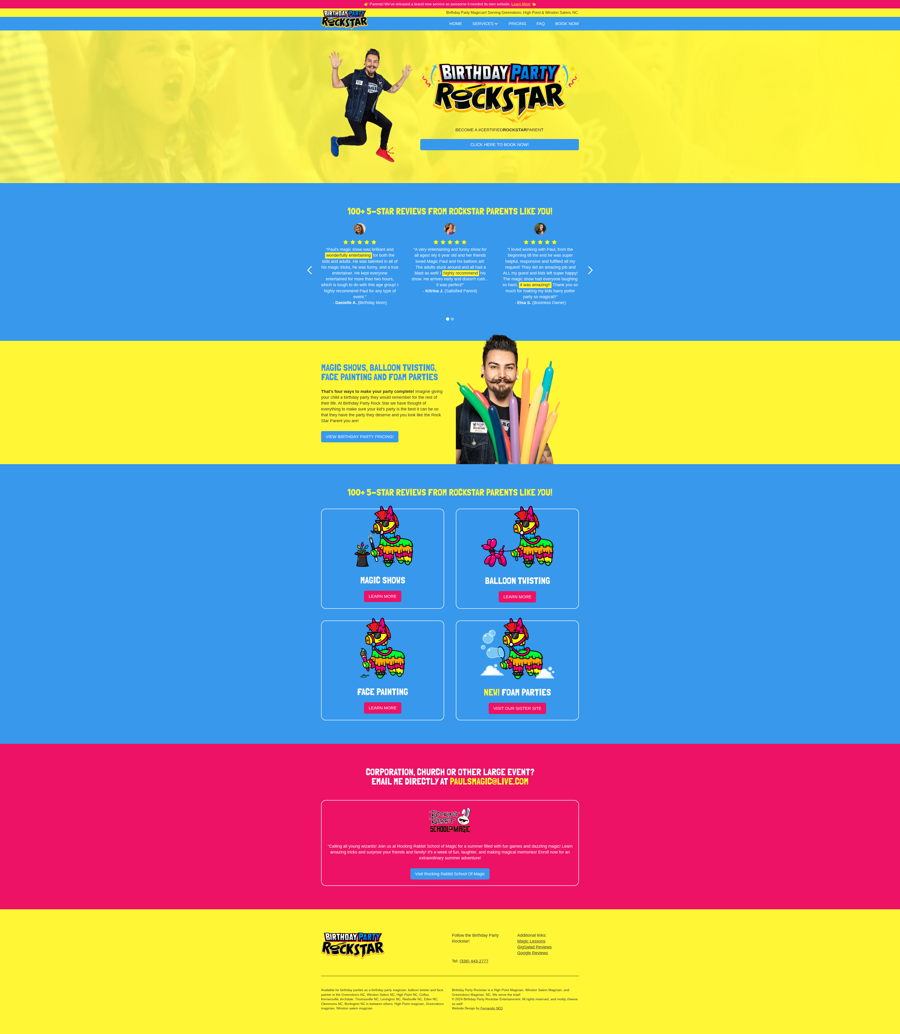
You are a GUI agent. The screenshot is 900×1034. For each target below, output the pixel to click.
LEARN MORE (383, 596)
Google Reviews (532, 953)
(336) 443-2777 (474, 961)
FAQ (540, 23)
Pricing (517, 23)
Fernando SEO (491, 1008)
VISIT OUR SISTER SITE (517, 708)
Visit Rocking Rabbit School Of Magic (450, 874)
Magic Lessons (531, 941)
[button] (485, 23)
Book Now (567, 23)
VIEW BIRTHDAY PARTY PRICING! (360, 436)
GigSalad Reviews (534, 947)
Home (455, 23)
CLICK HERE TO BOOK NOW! (499, 144)
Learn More (520, 4)
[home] (344, 19)
